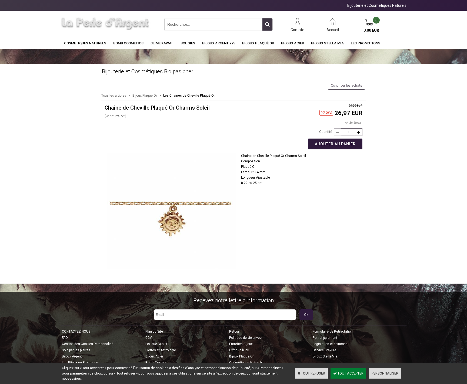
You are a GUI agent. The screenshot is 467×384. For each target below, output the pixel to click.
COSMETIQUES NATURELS (85, 43)
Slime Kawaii (162, 43)
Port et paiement (325, 338)
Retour (234, 331)
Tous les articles (113, 95)
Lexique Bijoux (156, 344)
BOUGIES (188, 43)
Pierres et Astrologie (160, 350)
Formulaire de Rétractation (333, 331)
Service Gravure (324, 350)
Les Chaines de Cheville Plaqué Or (189, 95)
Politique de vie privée (245, 338)
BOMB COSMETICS (128, 43)
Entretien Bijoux (241, 344)
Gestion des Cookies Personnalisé (88, 344)
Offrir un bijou (239, 350)
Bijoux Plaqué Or (258, 43)
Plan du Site (154, 331)
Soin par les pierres (76, 350)
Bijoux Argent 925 (218, 43)
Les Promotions (365, 43)
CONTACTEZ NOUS (76, 331)
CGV (148, 338)
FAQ (65, 338)
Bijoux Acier (292, 43)
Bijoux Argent (72, 356)
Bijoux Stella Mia (327, 43)
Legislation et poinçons (330, 344)
